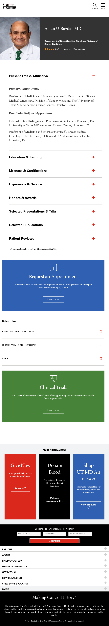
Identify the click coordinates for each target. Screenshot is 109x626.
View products (88, 504)
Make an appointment (53, 499)
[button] (48, 76)
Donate (19, 488)
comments (79, 49)
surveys (66, 49)
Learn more (53, 299)
